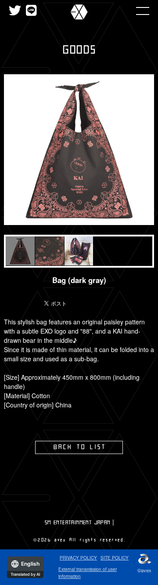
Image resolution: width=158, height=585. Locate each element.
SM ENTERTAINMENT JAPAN (77, 523)
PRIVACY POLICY (78, 558)
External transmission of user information (87, 572)
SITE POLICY (115, 558)
